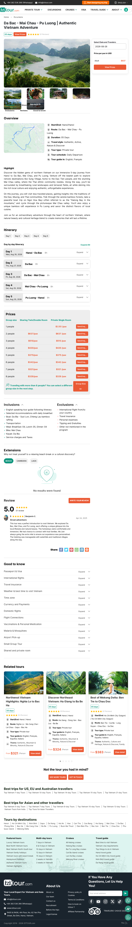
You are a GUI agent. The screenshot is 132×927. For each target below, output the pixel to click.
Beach (9, 461)
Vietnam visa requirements (107, 846)
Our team (50, 896)
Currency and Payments (17, 604)
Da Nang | (53, 823)
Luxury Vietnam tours (15, 842)
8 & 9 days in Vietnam (45, 846)
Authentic (21, 743)
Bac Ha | (21, 826)
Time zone (9, 597)
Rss (123, 923)
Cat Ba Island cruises (75, 852)
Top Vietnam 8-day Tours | (65, 806)
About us (50, 892)
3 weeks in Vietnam (44, 862)
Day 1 (8, 236)
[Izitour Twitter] (113, 901)
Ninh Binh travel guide (105, 859)
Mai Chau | (112, 823)
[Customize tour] (128, 917)
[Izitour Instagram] (105, 901)
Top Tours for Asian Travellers (42, 809)
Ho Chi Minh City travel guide (108, 856)
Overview (10, 105)
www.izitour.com (13, 908)
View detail (35, 753)
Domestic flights (12, 611)
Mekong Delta (24, 829)
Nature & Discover (25, 745)
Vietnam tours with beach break (19, 856)
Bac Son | (97, 826)
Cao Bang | (90, 823)
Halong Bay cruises (74, 846)
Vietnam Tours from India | (16, 809)
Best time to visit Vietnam (106, 842)
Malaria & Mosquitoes (15, 630)
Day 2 (17, 236)
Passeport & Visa (13, 571)
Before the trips (52, 910)
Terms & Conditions (76, 900)
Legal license (51, 914)
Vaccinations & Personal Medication (23, 624)
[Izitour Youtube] (98, 901)
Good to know (39, 110)
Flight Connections (13, 617)
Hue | (70, 823)
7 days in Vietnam (43, 842)
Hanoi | (8, 823)
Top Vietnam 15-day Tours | (92, 792)
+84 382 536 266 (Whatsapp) (19, 2)
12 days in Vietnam (44, 852)
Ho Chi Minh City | (20, 823)
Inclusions (9, 110)
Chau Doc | (117, 826)
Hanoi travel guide (103, 852)
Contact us (50, 901)
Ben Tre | (106, 826)
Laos (33, 461)
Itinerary (25, 105)
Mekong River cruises (75, 859)
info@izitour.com (45, 2)
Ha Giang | (101, 823)
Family (122, 744)
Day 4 (36, 236)
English (121, 3)
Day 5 (45, 236)
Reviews (24, 110)
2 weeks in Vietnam (44, 859)
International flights (14, 578)
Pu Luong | (55, 826)
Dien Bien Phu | (84, 826)
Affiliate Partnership (76, 911)
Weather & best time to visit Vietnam (23, 591)
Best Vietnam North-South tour (19, 849)
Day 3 (26, 236)
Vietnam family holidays (16, 852)
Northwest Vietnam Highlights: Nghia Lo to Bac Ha (23, 701)
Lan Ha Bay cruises (74, 856)
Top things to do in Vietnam (107, 849)
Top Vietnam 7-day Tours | (16, 792)
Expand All (85, 245)
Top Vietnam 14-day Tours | (66, 792)
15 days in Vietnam (44, 856)
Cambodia (22, 461)
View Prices (20, 34)
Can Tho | (79, 823)
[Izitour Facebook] (91, 901)
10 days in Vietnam (44, 849)
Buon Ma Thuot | (69, 826)
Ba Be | (45, 826)
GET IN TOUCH (75, 777)
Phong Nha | (10, 826)
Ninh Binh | (34, 823)
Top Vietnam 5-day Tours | (16, 806)
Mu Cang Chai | (33, 826)
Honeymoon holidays (15, 859)
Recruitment (51, 905)
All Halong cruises (73, 842)
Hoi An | (63, 823)
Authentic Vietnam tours (16, 862)
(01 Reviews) (44, 34)
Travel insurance (12, 584)
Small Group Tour (13, 644)
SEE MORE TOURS (58, 777)
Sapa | (44, 823)
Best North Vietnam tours (17, 846)
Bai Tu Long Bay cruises (76, 849)
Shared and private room (17, 650)
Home (6, 17)
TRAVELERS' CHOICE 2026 (113, 911)
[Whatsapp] (128, 900)
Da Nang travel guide (105, 862)
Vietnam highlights (14, 866)
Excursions (18, 17)
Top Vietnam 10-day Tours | (41, 792)
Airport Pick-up (12, 637)
